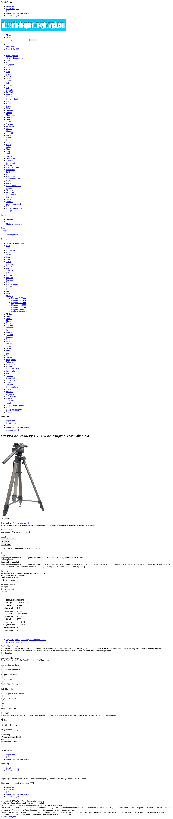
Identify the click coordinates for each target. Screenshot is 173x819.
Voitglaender (11, 360)
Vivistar (9, 366)
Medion (9, 314)
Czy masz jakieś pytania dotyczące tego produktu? (26, 640)
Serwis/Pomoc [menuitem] (15, 9)
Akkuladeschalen (13, 380)
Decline (4, 817)
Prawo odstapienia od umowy (18, 13)
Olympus (9, 325)
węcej (82, 557)
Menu (8, 35)
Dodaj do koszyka (8, 539)
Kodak (9, 282)
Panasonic (10, 328)
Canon (8, 259)
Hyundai (9, 275)
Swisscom (10, 394)
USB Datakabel (12, 369)
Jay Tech (9, 278)
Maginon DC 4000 (18, 303)
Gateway (9, 271)
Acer (8, 246)
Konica (9, 287)
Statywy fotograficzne (15, 243)
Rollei (8, 341)
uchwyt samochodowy (15, 405)
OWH (8, 11)
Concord (9, 264)
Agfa (8, 248)
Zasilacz (9, 385)
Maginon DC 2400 (18, 298)
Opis (3, 553)
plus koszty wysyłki (22, 523)
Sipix (8, 350)
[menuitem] (89, 6)
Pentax (9, 330)
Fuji (7, 268)
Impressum (10, 6)
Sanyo (8, 346)
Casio (8, 262)
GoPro (8, 382)
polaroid (9, 335)
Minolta (9, 319)
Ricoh (8, 339)
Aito (8, 252)
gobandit (9, 376)
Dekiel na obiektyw (14, 410)
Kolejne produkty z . (14, 642)
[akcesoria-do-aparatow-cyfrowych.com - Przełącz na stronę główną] (33, 31)
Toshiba (9, 355)
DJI (7, 407)
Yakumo (9, 362)
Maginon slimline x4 (19, 309)
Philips (9, 332)
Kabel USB (10, 364)
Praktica (9, 337)
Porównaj (5, 541)
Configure (12, 817)
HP (7, 273)
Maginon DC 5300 (18, 307)
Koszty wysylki (12, 9)
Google (9, 412)
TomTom (9, 403)
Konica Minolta (12, 284)
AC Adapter (11, 396)
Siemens (9, 392)
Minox (8, 321)
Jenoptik (9, 280)
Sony (8, 353)
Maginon (9, 296)
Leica (8, 291)
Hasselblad (10, 378)
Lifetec (9, 293)
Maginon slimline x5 (19, 312)
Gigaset (9, 389)
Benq (8, 257)
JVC (8, 373)
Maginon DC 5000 (18, 305)
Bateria (9, 398)
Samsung (9, 344)
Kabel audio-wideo (13, 387)
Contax (9, 266)
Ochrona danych (12, 15)
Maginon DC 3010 (18, 300)
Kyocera (9, 289)
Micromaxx (10, 316)
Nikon (8, 323)
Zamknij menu (12, 235)
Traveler (9, 357)
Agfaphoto (10, 250)
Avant (8, 255)
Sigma (8, 348)
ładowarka (10, 401)
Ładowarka (10, 371)
